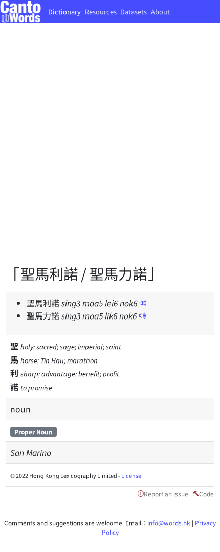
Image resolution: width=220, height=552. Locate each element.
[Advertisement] (110, 151)
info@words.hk (168, 522)
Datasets (133, 11)
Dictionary (64, 11)
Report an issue (166, 493)
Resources (101, 11)
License (131, 475)
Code (206, 493)
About (160, 11)
